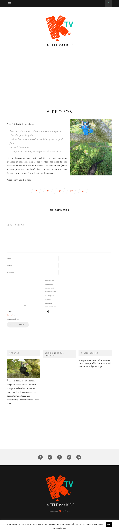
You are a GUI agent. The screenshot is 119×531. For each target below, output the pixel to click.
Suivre (9, 315)
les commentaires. (12, 317)
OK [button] (108, 524)
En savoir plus (59, 528)
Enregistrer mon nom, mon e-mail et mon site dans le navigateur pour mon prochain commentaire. (50, 293)
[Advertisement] (59, 76)
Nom (9, 258)
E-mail (10, 265)
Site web (10, 272)
